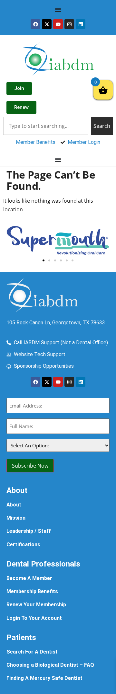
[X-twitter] (47, 24)
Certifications (23, 544)
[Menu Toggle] (58, 9)
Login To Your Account (34, 618)
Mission (15, 518)
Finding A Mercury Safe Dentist (44, 678)
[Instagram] (69, 24)
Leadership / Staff (28, 531)
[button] (13, 240)
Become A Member (29, 578)
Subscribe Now (30, 465)
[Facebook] (35, 24)
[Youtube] (58, 24)
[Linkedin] (80, 24)
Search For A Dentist (32, 652)
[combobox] (45, 126)
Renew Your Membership (36, 605)
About (13, 505)
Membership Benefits (32, 591)
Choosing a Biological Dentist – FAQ (50, 665)
